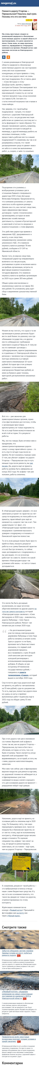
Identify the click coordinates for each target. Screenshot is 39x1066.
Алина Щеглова (26, 24)
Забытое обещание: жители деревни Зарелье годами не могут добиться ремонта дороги (17, 953)
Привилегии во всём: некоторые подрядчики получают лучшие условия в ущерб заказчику (19, 1039)
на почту (20, 913)
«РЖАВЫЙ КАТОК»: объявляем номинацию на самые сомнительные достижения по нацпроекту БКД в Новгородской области (17, 995)
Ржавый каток (16, 910)
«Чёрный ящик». (13, 916)
